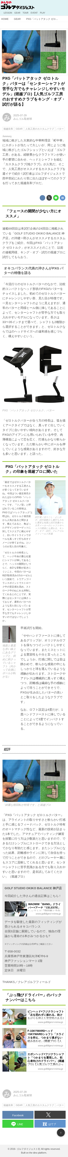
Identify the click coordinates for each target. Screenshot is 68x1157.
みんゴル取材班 (22, 118)
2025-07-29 (20, 115)
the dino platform (37, 1152)
